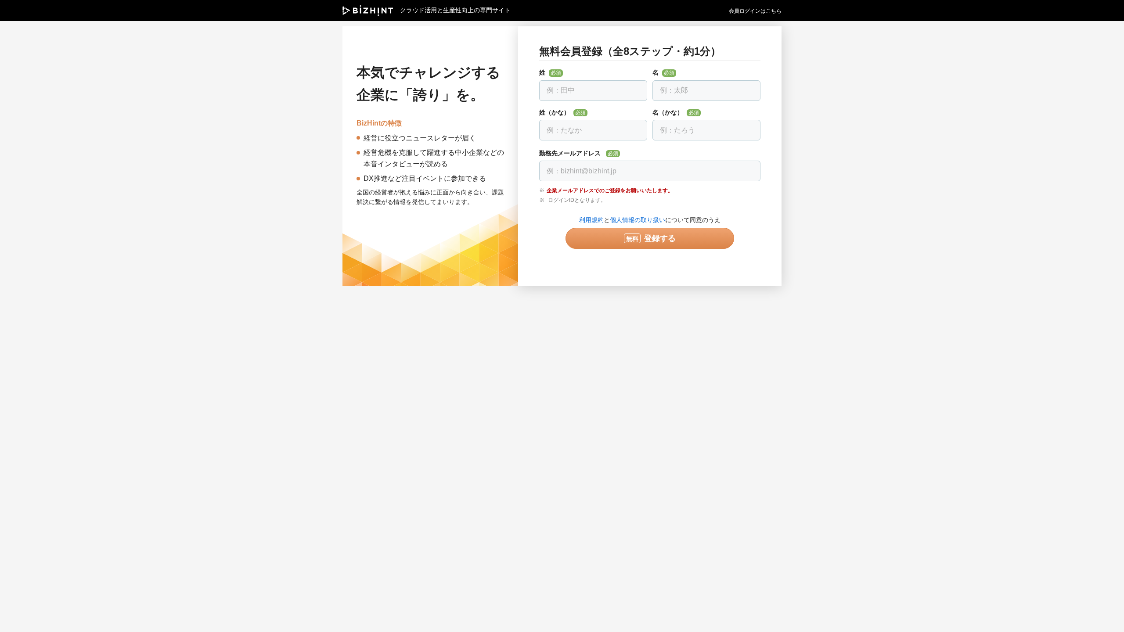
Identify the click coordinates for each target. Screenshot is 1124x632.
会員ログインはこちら (755, 11)
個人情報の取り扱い (637, 219)
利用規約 (591, 219)
